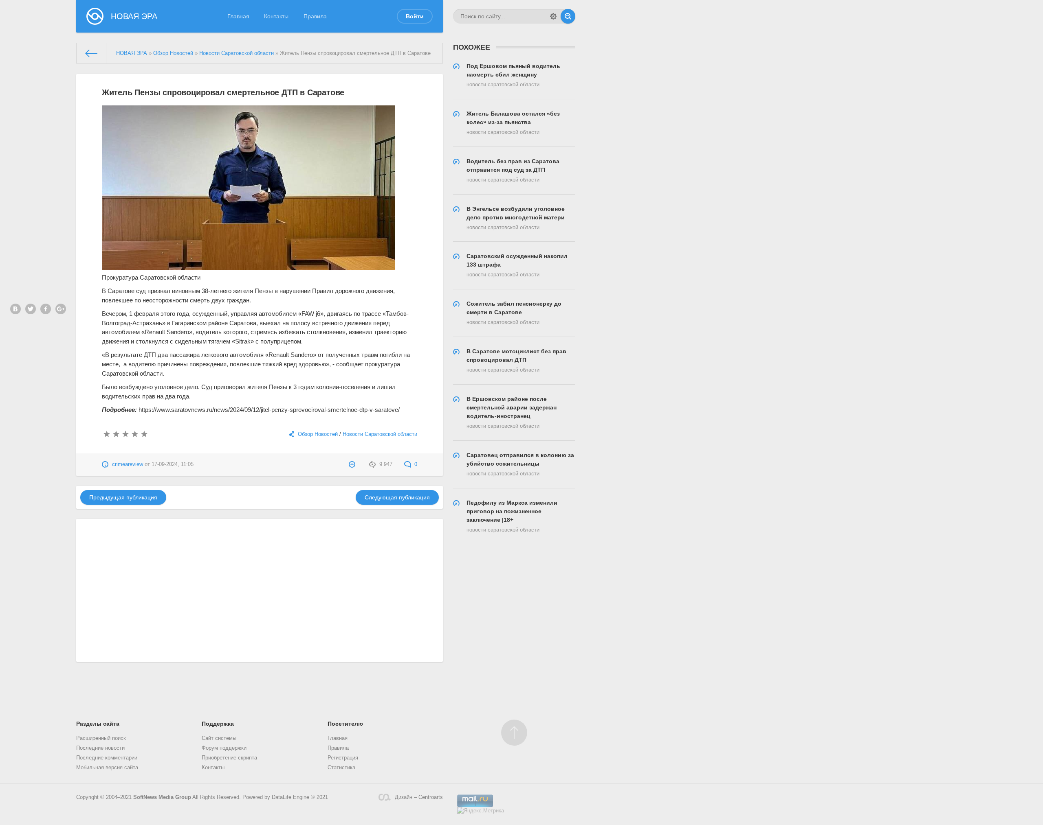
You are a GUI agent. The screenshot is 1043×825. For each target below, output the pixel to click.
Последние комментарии (106, 758)
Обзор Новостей (318, 434)
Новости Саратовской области (380, 434)
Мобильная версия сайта (107, 767)
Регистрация (343, 758)
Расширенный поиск (101, 738)
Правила (315, 16)
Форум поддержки (224, 748)
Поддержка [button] (218, 723)
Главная (238, 16)
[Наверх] (514, 733)
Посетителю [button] (345, 723)
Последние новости (100, 748)
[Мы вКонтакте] (15, 309)
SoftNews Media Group (162, 797)
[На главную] (91, 53)
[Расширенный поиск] (553, 16)
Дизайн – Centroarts (419, 797)
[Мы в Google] (60, 309)
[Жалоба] (353, 464)
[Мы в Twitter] (30, 309)
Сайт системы (219, 738)
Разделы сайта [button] (97, 723)
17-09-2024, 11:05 (173, 464)
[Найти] (568, 16)
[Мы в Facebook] (45, 309)
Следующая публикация (397, 497)
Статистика (341, 767)
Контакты (276, 16)
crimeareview (127, 464)
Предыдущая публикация (123, 497)
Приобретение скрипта (229, 758)
